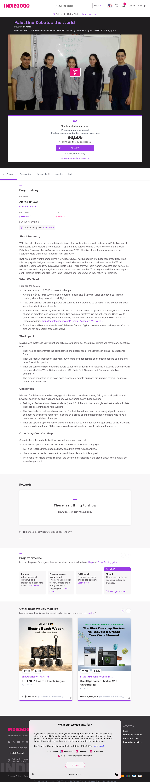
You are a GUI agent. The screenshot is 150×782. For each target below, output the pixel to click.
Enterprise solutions (132, 742)
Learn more (33, 585)
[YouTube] (18, 742)
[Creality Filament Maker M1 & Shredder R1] (104, 644)
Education (25, 216)
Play (75, 71)
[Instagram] (23, 742)
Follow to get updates (116, 591)
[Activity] (123, 6)
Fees (125, 731)
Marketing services (132, 734)
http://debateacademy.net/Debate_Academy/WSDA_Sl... (72, 321)
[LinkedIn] (27, 742)
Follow (75, 148)
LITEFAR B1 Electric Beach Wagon (43, 681)
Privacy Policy (14, 776)
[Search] (57, 5)
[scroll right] (128, 610)
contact (34, 206)
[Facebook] (9, 742)
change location (89, 14)
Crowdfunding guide (107, 562)
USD (96, 5)
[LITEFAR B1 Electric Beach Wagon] (45, 644)
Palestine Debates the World (44, 22)
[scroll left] (123, 555)
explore (91, 613)
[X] (13, 742)
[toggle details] (72, 699)
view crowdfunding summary (75, 158)
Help (90, 562)
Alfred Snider (24, 26)
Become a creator (132, 738)
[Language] (110, 5)
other (60, 216)
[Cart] (117, 6)
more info (24, 206)
